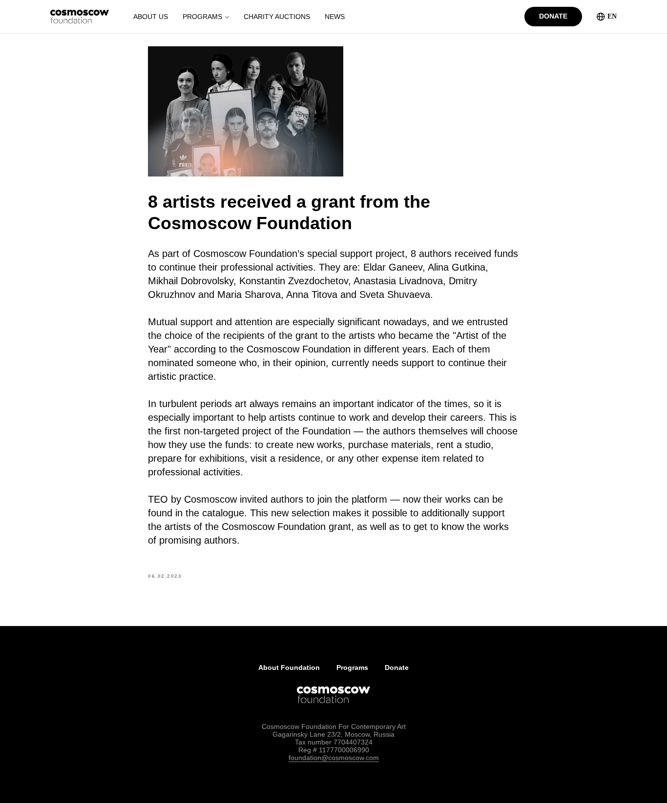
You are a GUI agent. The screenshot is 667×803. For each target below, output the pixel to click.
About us (150, 16)
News (335, 16)
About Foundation (289, 667)
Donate (397, 667)
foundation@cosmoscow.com (334, 758)
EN (612, 16)
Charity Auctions (277, 16)
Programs (202, 16)
